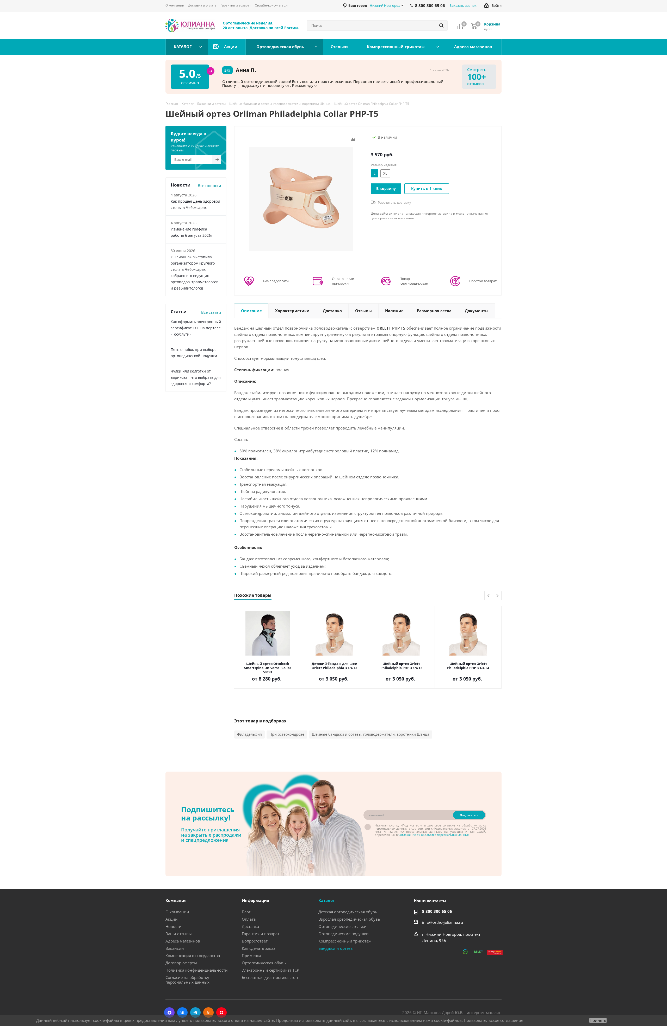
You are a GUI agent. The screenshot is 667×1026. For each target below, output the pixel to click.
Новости (173, 926)
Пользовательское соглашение (493, 1020)
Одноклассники (208, 1012)
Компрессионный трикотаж (344, 941)
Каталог (326, 900)
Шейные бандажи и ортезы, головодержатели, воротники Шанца (370, 734)
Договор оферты (181, 962)
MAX (169, 1012)
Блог (246, 911)
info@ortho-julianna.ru (442, 922)
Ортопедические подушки (343, 933)
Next (497, 595)
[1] (301, 198)
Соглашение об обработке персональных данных (433, 835)
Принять (598, 1020)
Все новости (209, 185)
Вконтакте (182, 1012)
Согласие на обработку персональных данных (187, 980)
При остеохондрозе (286, 734)
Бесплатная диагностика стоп (270, 977)
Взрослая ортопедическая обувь (349, 919)
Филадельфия (249, 734)
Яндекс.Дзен (221, 1012)
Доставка (250, 926)
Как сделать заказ (258, 948)
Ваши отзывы (178, 933)
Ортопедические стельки (342, 926)
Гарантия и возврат (260, 933)
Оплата (249, 919)
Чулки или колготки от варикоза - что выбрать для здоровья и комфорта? (196, 377)
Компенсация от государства (192, 955)
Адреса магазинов (182, 941)
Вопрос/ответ (255, 941)
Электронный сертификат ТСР (270, 970)
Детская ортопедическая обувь (347, 911)
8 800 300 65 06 (437, 911)
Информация (255, 900)
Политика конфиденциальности (196, 970)
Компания (176, 900)
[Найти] (441, 25)
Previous (489, 595)
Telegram (195, 1012)
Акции (171, 919)
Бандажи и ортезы (336, 948)
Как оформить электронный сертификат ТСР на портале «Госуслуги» (196, 328)
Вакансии (174, 948)
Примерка (251, 955)
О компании (177, 911)
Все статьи (211, 312)
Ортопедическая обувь (264, 962)
